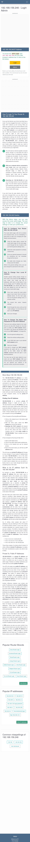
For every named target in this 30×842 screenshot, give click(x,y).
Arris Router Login (20, 665)
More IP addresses (22, 722)
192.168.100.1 (10, 696)
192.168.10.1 (8, 711)
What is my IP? (15, 839)
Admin (15, 67)
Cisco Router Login (15, 649)
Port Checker (15, 841)
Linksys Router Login (14, 661)
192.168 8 (10, 700)
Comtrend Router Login (15, 653)
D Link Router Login (15, 672)
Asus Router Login (21, 676)
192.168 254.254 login (19, 711)
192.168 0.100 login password (14, 703)
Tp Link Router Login (9, 676)
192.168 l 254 (19, 707)
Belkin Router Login (9, 665)
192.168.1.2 (18, 700)
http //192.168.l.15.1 (15, 715)
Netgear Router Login (14, 668)
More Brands (23, 683)
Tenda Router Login (15, 657)
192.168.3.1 (10, 707)
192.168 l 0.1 (19, 696)
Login (15, 63)
